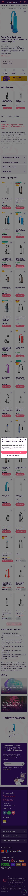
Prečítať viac (13, 448)
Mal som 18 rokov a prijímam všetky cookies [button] (14, 452)
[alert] (14, 448)
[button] (14, 455)
